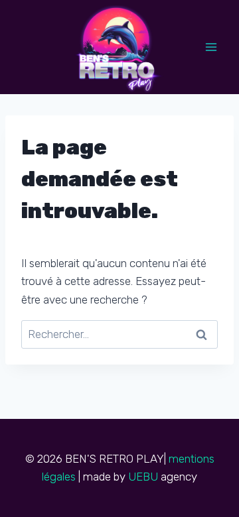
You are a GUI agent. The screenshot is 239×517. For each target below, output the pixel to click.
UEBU (143, 476)
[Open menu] (211, 46)
